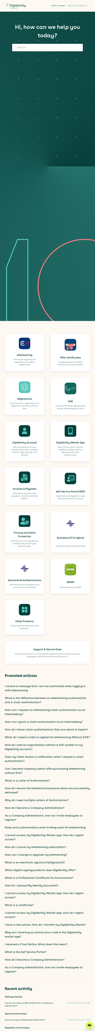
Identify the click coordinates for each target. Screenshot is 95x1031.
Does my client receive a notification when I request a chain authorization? (44, 759)
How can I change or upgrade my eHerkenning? (36, 855)
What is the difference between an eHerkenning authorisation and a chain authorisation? (45, 700)
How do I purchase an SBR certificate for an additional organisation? (29, 1004)
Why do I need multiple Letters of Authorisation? (37, 800)
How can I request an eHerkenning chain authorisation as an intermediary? (45, 712)
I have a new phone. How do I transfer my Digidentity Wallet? (45, 925)
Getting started (13, 997)
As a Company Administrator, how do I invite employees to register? (44, 817)
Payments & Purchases (17, 1028)
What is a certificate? (19, 905)
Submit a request (58, 6)
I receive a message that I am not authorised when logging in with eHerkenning (45, 688)
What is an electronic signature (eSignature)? (35, 862)
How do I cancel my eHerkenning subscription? (35, 847)
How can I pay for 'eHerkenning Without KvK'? (25, 1020)
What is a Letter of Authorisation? (27, 780)
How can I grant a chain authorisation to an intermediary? (44, 722)
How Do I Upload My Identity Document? (31, 885)
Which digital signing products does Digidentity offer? (40, 870)
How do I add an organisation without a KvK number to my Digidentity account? (44, 747)
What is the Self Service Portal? (25, 952)
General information (16, 1014)
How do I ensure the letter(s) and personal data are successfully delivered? (47, 790)
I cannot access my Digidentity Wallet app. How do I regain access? (44, 837)
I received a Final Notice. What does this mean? (36, 944)
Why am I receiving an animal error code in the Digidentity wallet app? (43, 934)
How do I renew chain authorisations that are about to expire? (46, 729)
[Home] (16, 10)
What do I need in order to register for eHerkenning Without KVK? (47, 737)
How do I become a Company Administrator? (34, 808)
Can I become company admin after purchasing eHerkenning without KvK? (45, 771)
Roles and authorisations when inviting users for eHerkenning (45, 827)
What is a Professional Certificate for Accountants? (39, 878)
